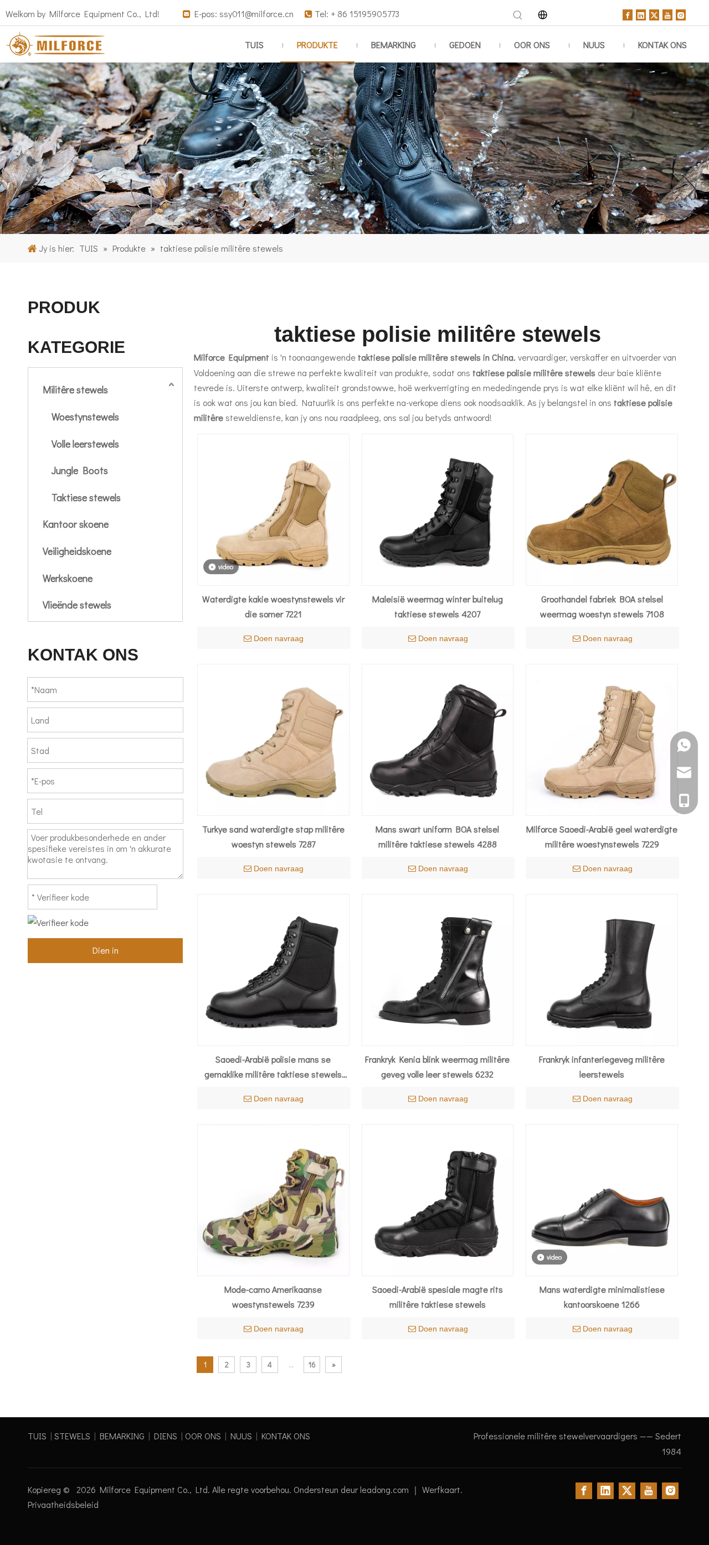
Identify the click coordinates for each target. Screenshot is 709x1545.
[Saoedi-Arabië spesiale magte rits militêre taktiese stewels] (437, 1198)
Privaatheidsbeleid (63, 1504)
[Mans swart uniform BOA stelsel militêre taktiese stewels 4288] (437, 738)
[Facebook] (628, 13)
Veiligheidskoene (77, 551)
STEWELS (72, 1436)
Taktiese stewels (86, 497)
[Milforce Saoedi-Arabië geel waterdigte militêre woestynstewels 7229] (601, 738)
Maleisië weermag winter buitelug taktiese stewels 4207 (437, 606)
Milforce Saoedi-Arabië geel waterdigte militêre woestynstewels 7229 (601, 836)
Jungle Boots (80, 470)
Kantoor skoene (76, 523)
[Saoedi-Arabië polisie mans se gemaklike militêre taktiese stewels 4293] (273, 968)
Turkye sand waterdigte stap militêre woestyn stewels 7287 (273, 836)
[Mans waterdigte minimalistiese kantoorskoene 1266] (601, 1198)
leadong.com (385, 1489)
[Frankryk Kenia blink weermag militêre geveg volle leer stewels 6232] (437, 968)
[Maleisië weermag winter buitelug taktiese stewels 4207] (437, 508)
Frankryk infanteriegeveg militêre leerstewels (602, 1066)
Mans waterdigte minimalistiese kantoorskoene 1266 (602, 1296)
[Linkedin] (641, 13)
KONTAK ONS (285, 1436)
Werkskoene (68, 578)
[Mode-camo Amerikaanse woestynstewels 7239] (273, 1198)
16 (312, 1364)
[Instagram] (681, 13)
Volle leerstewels (85, 443)
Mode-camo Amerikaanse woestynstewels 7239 (273, 1296)
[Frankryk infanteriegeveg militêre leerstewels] (601, 968)
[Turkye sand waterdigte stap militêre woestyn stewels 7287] (273, 738)
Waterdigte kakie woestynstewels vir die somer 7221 (273, 606)
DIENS (165, 1436)
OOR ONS (203, 1436)
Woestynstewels (85, 416)
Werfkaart (441, 1489)
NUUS (241, 1436)
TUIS (37, 1436)
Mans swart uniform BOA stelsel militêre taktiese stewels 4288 (437, 836)
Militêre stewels (75, 389)
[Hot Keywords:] (518, 15)
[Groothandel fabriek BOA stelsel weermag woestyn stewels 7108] (601, 508)
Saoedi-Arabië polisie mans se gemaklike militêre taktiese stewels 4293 (273, 1067)
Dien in (106, 950)
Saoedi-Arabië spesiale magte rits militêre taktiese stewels (437, 1296)
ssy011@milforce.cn (257, 13)
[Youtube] (667, 13)
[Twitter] (654, 13)
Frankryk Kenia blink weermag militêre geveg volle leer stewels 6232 (437, 1066)
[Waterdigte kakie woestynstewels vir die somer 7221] (273, 508)
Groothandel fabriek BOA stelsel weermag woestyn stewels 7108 (602, 606)
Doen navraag (279, 638)
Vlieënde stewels (77, 604)
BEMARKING (122, 1436)
